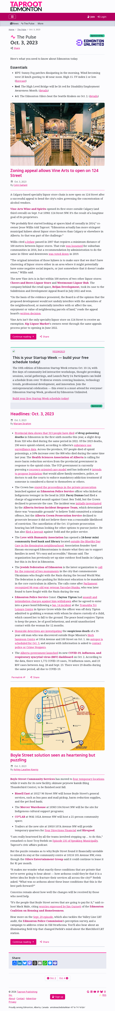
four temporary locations (88, 779)
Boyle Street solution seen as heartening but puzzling (52, 757)
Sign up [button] (59, 996)
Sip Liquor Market (37, 323)
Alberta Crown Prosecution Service (58, 515)
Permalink (17, 677)
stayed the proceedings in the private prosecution (65, 487)
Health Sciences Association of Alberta (58, 457)
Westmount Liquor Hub (73, 282)
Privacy (12, 1001)
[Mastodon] (98, 991)
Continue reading (22, 336)
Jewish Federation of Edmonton (41, 567)
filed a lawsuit (34, 531)
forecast (21, 81)
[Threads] (105, 991)
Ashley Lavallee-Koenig (26, 769)
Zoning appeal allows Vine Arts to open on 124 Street (54, 173)
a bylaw (30, 241)
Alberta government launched (39, 653)
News (16, 23)
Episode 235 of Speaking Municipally (75, 840)
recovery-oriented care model (47, 469)
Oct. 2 (53, 978)
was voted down (59, 254)
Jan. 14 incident (61, 605)
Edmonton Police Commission (43, 921)
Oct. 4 (62, 978)
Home (11, 29)
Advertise (31, 998)
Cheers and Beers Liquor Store (30, 282)
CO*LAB (20, 816)
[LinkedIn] (91, 991)
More (40, 23)
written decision (30, 313)
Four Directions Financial (60, 830)
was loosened (74, 246)
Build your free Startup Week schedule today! (41, 398)
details (44, 90)
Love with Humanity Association (42, 537)
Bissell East (22, 793)
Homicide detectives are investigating (38, 631)
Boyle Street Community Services (32, 779)
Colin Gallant (20, 185)
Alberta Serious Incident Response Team (50, 507)
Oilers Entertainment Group (44, 859)
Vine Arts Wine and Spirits (28, 209)
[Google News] (88, 991)
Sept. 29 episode (43, 917)
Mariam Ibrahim (22, 423)
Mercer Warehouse (33, 807)
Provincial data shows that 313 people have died (44, 433)
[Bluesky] (101, 991)
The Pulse (29, 23)
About (12, 998)
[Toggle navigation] (12, 17)
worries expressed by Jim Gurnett (60, 906)
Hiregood (88, 830)
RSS (104, 995)
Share (17, 48)
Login (103, 16)
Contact (21, 998)
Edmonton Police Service (57, 491)
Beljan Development (65, 286)
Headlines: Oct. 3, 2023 (32, 413)
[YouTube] (94, 991)
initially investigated (88, 503)
